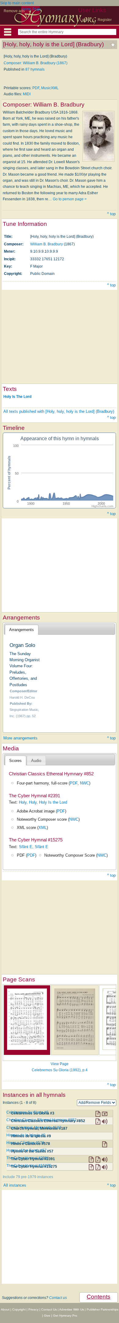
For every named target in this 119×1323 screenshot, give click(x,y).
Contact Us (49, 1309)
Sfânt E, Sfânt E (33, 846)
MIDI (27, 94)
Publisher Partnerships (102, 1309)
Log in (85, 20)
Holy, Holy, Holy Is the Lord (43, 802)
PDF (35, 88)
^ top (111, 214)
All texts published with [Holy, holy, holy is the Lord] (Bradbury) (58, 411)
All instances (14, 1185)
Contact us (58, 1298)
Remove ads (14, 11)
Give (47, 1315)
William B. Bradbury (46, 244)
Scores (15, 760)
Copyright (19, 1309)
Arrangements (21, 629)
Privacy (33, 1309)
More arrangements (20, 738)
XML (42, 827)
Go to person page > (70, 199)
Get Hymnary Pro (65, 1315)
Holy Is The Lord (17, 397)
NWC (84, 783)
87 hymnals (35, 69)
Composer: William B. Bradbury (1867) (35, 63)
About (5, 1309)
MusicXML (50, 88)
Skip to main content (17, 3)
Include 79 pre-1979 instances (28, 1177)
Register (105, 20)
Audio (36, 760)
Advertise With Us (71, 1309)
